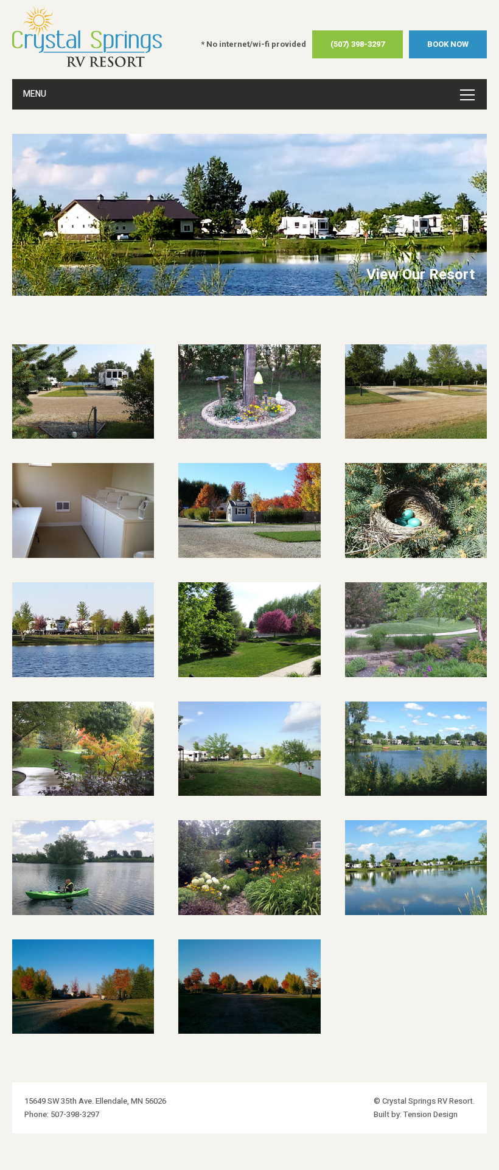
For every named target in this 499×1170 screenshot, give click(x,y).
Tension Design (430, 1114)
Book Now (448, 44)
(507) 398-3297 (357, 44)
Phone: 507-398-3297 (61, 1114)
